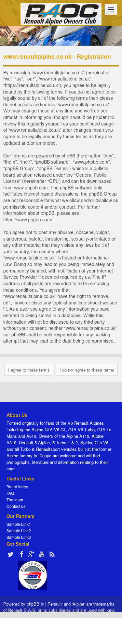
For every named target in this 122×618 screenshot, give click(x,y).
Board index (17, 486)
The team (15, 499)
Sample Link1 (19, 524)
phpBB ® (35, 604)
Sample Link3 (19, 537)
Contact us (16, 506)
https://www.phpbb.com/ (27, 219)
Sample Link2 (19, 530)
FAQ (10, 493)
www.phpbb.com (31, 187)
